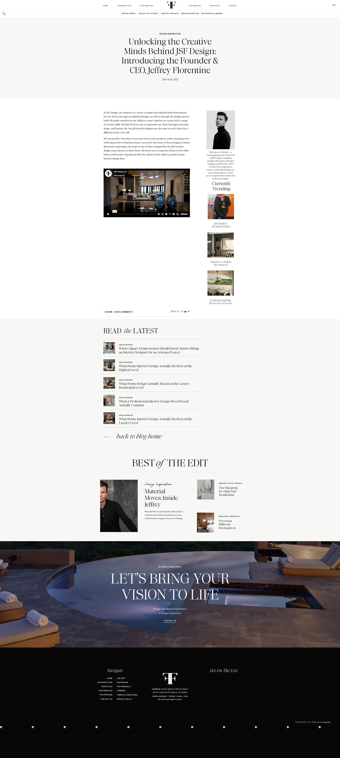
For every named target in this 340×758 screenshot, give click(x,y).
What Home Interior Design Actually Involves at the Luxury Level (155, 421)
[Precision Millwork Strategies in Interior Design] (205, 523)
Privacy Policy (327, 722)
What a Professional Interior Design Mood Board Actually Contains (154, 403)
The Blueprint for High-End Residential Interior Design (229, 493)
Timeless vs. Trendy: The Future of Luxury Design (220, 265)
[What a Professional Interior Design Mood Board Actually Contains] (109, 400)
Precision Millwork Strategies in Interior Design (229, 526)
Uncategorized (126, 345)
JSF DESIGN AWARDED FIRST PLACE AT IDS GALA (220, 226)
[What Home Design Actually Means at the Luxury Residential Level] (109, 383)
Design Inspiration (170, 34)
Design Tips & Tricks (230, 483)
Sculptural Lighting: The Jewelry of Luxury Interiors (220, 303)
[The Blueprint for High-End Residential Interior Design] (205, 489)
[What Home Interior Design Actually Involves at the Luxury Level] (109, 418)
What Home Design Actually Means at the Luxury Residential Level (154, 385)
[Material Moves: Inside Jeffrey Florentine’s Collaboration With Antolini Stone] (119, 506)
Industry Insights (229, 516)
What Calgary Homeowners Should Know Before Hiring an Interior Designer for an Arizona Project (159, 350)
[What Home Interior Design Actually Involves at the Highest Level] (109, 365)
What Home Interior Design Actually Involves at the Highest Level (155, 368)
